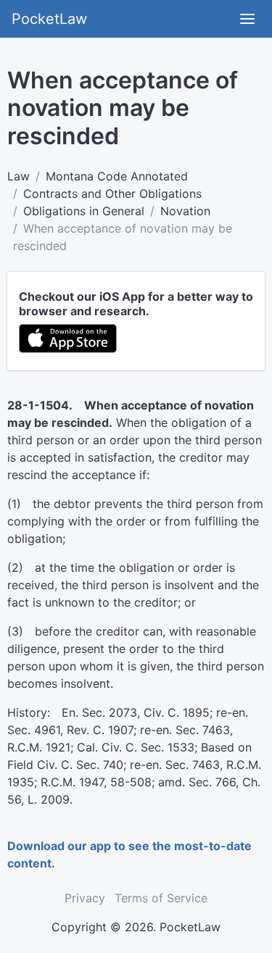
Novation (185, 211)
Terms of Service (161, 898)
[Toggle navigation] (247, 19)
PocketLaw (49, 19)
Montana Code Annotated (117, 176)
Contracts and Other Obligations (112, 193)
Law (18, 176)
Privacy (85, 898)
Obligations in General (83, 211)
